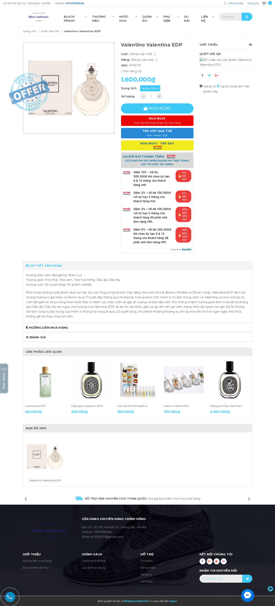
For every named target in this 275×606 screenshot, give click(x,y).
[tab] (137, 265)
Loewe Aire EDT (35, 405)
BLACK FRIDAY (69, 18)
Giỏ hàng (146, 581)
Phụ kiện (167, 18)
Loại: (124, 54)
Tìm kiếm (147, 560)
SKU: (124, 65)
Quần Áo (147, 18)
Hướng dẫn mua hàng (37, 560)
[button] (137, 265)
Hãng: (125, 60)
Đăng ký (146, 574)
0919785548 (103, 532)
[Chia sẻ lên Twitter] (210, 75)
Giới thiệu (209, 44)
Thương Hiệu (99, 18)
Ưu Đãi (187, 18)
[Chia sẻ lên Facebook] (203, 75)
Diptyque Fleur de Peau (226, 405)
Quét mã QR (210, 54)
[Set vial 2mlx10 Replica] (137, 380)
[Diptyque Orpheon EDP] (91, 380)
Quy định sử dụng (94, 567)
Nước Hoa (123, 18)
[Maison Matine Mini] (184, 380)
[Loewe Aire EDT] (45, 380)
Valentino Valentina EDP (45, 480)
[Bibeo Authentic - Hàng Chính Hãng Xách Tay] (39, 17)
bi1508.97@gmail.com (107, 537)
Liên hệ (204, 18)
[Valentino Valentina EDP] (45, 456)
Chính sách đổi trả (94, 560)
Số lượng (128, 96)
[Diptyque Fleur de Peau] (230, 380)
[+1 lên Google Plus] (217, 75)
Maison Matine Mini (176, 405)
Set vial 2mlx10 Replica (132, 405)
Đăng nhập (148, 567)
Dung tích (129, 88)
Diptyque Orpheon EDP (87, 405)
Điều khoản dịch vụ (36, 567)
